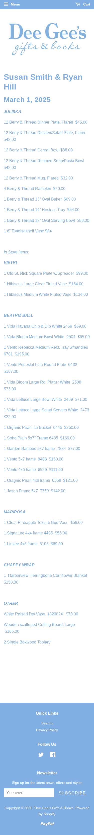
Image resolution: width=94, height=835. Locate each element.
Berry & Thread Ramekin (29, 189)
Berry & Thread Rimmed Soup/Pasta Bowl (47, 161)
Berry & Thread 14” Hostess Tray (36, 210)
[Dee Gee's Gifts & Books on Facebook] (53, 756)
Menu (15, 4)
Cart (86, 4)
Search (47, 723)
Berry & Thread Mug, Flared (34, 178)
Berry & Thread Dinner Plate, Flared (41, 122)
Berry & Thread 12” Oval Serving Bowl (41, 220)
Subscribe (72, 793)
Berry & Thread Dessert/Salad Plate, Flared (47, 133)
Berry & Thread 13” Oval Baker (34, 199)
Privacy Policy (47, 730)
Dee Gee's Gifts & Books (53, 808)
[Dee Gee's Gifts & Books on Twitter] (41, 756)
